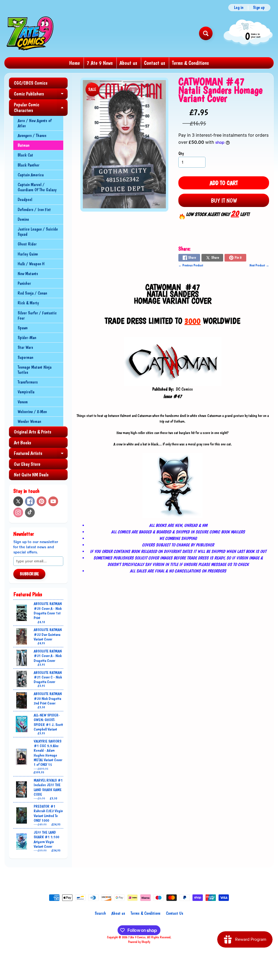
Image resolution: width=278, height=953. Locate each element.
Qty (181, 153)
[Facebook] (30, 501)
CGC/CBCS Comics (31, 83)
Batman (23, 145)
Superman (25, 357)
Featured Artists (41, 454)
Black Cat (25, 155)
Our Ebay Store (27, 464)
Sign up (259, 7)
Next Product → (259, 265)
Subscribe (29, 573)
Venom (23, 401)
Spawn (22, 327)
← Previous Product (190, 265)
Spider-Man (27, 337)
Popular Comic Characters (41, 108)
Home (74, 63)
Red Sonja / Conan (32, 293)
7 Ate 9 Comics (137, 937)
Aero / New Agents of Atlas (35, 123)
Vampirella (26, 391)
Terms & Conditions (190, 63)
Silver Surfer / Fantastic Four (37, 315)
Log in (238, 7)
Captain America (31, 174)
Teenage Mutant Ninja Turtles (35, 370)
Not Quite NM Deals (31, 474)
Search (100, 913)
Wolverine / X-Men (32, 411)
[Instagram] (18, 512)
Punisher (24, 283)
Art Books (22, 442)
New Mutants (28, 273)
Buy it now (224, 200)
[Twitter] (18, 501)
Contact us (154, 63)
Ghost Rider (27, 244)
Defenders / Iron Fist (34, 209)
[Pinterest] (41, 501)
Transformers (28, 382)
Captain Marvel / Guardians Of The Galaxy (37, 187)
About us (128, 63)
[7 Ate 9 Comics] (29, 33)
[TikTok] (30, 512)
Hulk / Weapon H (31, 263)
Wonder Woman (29, 421)
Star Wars (25, 347)
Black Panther (28, 165)
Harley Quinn (28, 254)
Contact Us (174, 913)
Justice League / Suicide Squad (38, 232)
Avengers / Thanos (32, 135)
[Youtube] (53, 501)
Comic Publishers (41, 95)
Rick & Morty (28, 302)
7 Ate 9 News (100, 63)
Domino (23, 219)
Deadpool (25, 199)
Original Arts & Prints (32, 432)
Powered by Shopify (139, 942)
